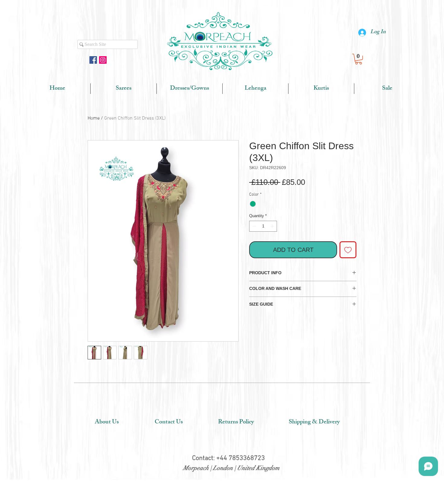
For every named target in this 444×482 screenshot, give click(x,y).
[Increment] (272, 226)
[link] (358, 59)
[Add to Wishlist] (347, 249)
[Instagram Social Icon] (103, 60)
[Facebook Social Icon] (93, 60)
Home (94, 118)
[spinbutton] (263, 226)
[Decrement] (253, 226)
